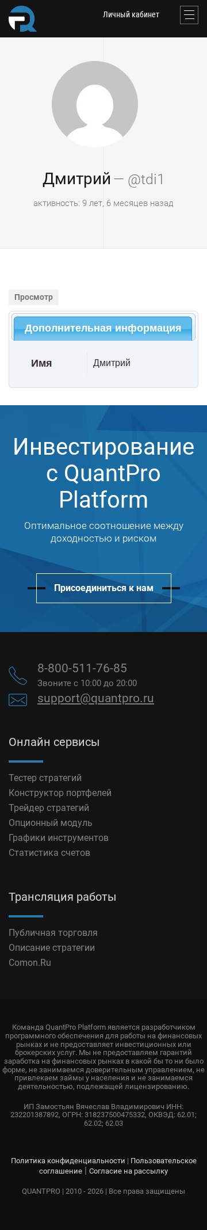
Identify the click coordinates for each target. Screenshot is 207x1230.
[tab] (103, 329)
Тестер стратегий (45, 777)
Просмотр (33, 297)
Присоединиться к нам (104, 587)
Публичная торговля (53, 932)
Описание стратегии (52, 947)
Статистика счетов (49, 852)
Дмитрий (77, 178)
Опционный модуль (51, 822)
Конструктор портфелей (60, 792)
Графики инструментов (59, 837)
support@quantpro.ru (95, 698)
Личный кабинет (131, 14)
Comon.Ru (30, 962)
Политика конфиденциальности (68, 1160)
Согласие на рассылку (128, 1171)
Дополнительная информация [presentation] (103, 328)
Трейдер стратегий (49, 807)
